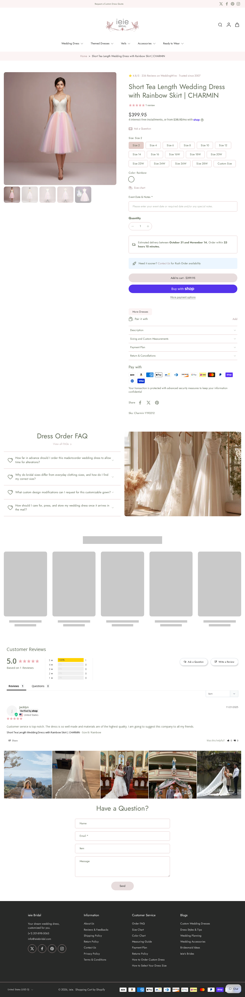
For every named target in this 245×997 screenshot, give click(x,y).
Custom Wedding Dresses (195, 924)
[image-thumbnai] (12, 195)
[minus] (132, 226)
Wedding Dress (70, 43)
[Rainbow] (131, 179)
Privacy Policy (92, 954)
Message (85, 861)
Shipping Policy (93, 936)
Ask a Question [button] (196, 662)
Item (82, 848)
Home (83, 56)
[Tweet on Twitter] (148, 402)
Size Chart (138, 930)
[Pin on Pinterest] (157, 402)
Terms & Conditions (95, 959)
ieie (71, 989)
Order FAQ (138, 924)
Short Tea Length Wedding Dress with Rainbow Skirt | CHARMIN (43, 732)
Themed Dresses (100, 43)
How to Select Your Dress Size (149, 965)
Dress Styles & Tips (191, 930)
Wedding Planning (190, 936)
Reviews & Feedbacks (96, 930)
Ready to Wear (171, 43)
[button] (183, 277)
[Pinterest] (232, 4)
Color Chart (138, 936)
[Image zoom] (60, 128)
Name (83, 823)
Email (84, 836)
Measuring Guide (142, 941)
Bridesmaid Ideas (190, 948)
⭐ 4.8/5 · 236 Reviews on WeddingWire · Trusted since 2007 (164, 76)
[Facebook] (227, 4)
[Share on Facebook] (140, 402)
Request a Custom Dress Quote (109, 3)
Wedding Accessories (192, 941)
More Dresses (140, 312)
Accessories (145, 43)
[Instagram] (238, 4)
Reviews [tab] (14, 686)
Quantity (135, 218)
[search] (220, 25)
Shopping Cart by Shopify (90, 989)
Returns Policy (140, 954)
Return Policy (91, 941)
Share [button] (14, 740)
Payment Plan (139, 948)
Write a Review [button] (226, 662)
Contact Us (164, 263)
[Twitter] (221, 4)
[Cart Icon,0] (237, 25)
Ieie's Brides (187, 954)
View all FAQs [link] (61, 444)
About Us (89, 924)
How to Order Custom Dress (148, 959)
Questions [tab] (38, 686)
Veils (123, 43)
